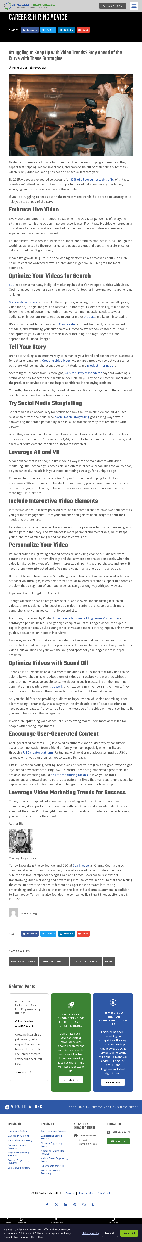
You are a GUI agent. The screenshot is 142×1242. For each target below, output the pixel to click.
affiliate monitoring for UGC (70, 775)
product (89, 317)
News (109, 961)
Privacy (70, 1193)
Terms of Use (86, 1193)
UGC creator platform (38, 752)
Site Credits (104, 1193)
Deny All (109, 1233)
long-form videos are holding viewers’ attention (85, 618)
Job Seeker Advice (85, 961)
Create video (68, 324)
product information (101, 366)
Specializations (57, 1222)
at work (56, 686)
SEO (12, 285)
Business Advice (23, 961)
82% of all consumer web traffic (92, 180)
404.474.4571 (121, 1132)
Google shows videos (23, 302)
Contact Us (113, 1222)
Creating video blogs (56, 361)
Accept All (129, 1233)
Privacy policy (90, 1233)
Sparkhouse (81, 865)
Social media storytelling (72, 417)
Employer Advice (53, 961)
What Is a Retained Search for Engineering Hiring (28, 1007)
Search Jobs (7, 1222)
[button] (134, 6)
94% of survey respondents (83, 373)
